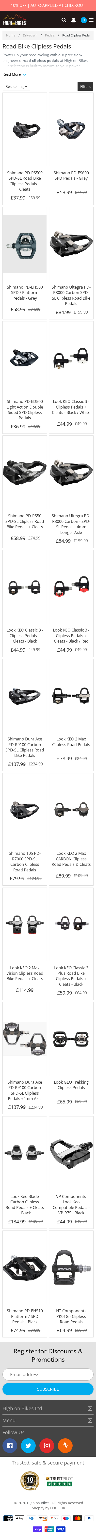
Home (10, 35)
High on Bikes (38, 1502)
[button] (16, 86)
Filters (85, 86)
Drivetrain (30, 35)
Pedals (50, 35)
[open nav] (90, 20)
